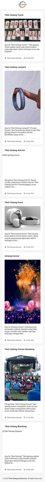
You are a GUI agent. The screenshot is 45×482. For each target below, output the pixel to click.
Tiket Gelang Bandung (16, 426)
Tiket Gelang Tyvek (14, 15)
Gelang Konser (12, 256)
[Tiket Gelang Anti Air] (22, 165)
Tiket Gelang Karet (14, 202)
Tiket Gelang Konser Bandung (19, 349)
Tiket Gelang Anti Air (15, 150)
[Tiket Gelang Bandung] (22, 441)
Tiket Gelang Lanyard (15, 67)
